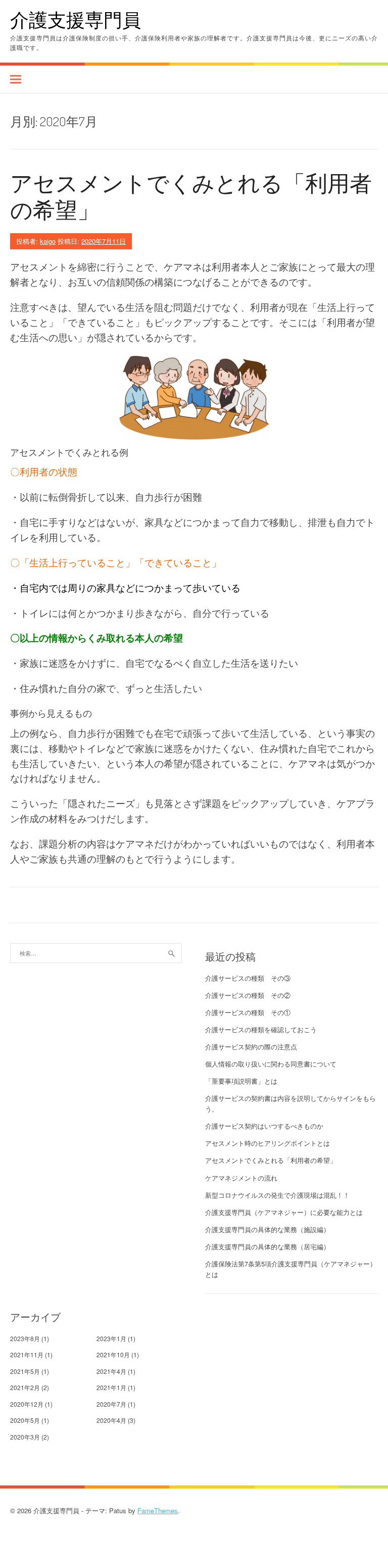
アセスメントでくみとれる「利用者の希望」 (191, 196)
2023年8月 (25, 1338)
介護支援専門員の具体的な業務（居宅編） (267, 1246)
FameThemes (157, 1510)
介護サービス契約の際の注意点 (251, 1046)
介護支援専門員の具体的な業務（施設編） (267, 1229)
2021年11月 (26, 1354)
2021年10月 (113, 1354)
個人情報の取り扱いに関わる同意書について (270, 1064)
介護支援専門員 (75, 19)
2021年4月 (111, 1371)
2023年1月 (111, 1338)
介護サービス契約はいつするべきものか (264, 1126)
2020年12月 (26, 1404)
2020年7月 (111, 1404)
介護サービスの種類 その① (247, 1012)
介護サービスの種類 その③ (247, 978)
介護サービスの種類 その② (247, 995)
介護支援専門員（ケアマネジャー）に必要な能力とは (284, 1212)
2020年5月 (25, 1420)
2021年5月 (25, 1371)
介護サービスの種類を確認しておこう (261, 1029)
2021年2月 (25, 1387)
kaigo (48, 241)
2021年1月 (111, 1387)
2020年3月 (25, 1436)
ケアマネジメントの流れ (241, 1178)
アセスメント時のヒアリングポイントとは (267, 1143)
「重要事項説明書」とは (241, 1081)
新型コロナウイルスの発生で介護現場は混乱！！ (277, 1195)
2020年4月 (111, 1420)
